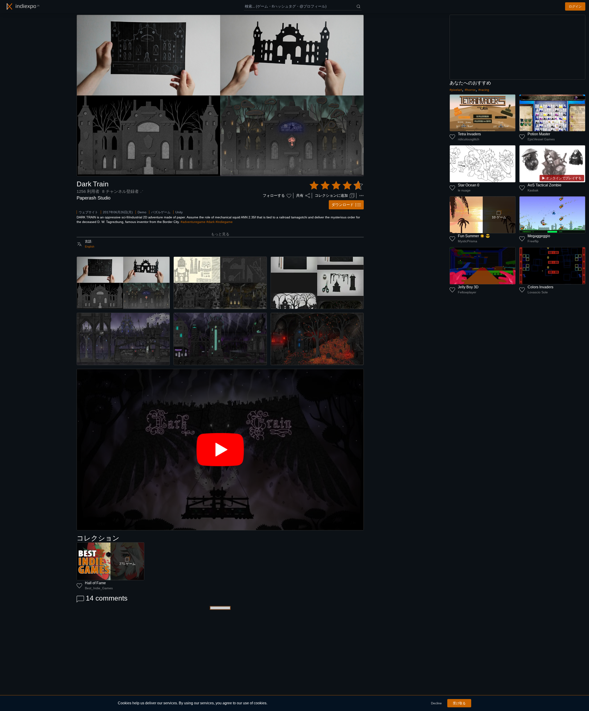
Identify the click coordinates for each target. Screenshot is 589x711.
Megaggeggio (539, 236)
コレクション (98, 538)
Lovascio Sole (538, 292)
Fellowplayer (467, 292)
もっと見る (220, 234)
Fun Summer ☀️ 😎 (474, 236)
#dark (210, 222)
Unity (179, 212)
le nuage (464, 190)
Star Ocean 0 (468, 185)
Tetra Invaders (469, 134)
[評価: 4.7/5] (336, 185)
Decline (436, 703)
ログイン (575, 6)
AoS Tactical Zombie (544, 185)
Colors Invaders (540, 287)
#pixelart (456, 90)
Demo (142, 212)
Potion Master (539, 134)
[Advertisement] (517, 47)
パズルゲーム (160, 212)
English (89, 246)
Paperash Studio (93, 197)
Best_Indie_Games (99, 588)
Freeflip (533, 241)
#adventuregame (193, 222)
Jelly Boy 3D (468, 287)
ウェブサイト (88, 212)
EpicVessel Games (541, 139)
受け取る (459, 703)
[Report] (361, 195)
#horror (470, 90)
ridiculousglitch (468, 139)
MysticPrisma (467, 241)
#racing (483, 90)
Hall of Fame (95, 583)
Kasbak (533, 190)
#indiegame (224, 222)
